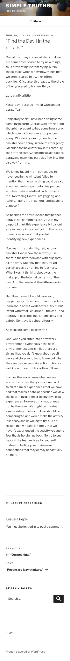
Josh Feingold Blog (26, 503)
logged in (29, 526)
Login (10, 632)
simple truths (28, 6)
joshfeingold (42, 35)
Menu (37, 21)
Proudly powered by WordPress (25, 651)
